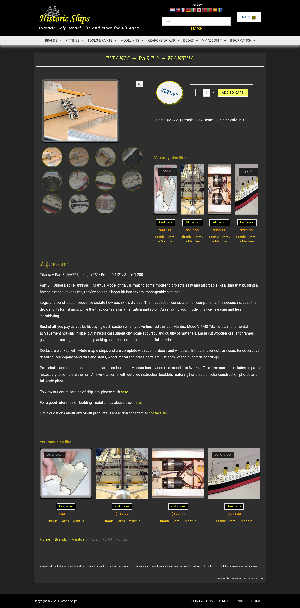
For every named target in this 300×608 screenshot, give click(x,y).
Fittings (73, 40)
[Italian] (194, 9)
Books (188, 40)
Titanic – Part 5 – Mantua (247, 239)
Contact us (202, 601)
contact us (157, 413)
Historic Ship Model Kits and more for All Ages (89, 28)
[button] (53, 40)
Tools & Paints (100, 40)
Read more (165, 222)
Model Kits (130, 40)
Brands (51, 40)
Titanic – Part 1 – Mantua (166, 239)
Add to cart (233, 92)
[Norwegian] (204, 9)
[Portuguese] (209, 9)
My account (212, 40)
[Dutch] (172, 9)
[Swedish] (220, 9)
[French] (183, 9)
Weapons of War (161, 40)
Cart (223, 601)
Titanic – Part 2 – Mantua (220, 239)
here (124, 392)
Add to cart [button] (193, 222)
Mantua (77, 539)
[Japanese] (199, 9)
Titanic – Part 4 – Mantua (192, 239)
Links (239, 601)
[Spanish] (215, 9)
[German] (188, 9)
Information (240, 40)
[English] (178, 9)
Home (45, 539)
